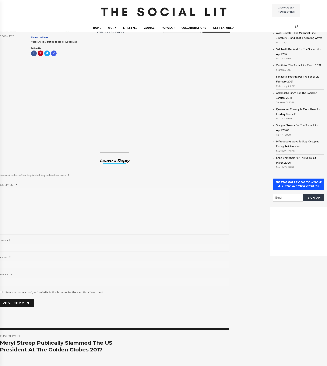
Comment (8, 184)
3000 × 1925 (7, 36)
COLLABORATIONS (193, 27)
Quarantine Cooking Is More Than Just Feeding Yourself (299, 112)
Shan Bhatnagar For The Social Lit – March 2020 (297, 160)
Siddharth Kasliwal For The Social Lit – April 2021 (298, 52)
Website (6, 274)
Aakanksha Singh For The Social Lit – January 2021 (297, 95)
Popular (168, 27)
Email (5, 257)
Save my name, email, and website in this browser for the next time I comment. (54, 292)
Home (97, 27)
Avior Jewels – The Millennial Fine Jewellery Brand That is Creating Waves (299, 35)
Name (5, 240)
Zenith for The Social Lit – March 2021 (298, 65)
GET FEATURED (223, 27)
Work (112, 27)
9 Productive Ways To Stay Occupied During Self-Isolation (297, 144)
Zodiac (149, 27)
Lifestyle (130, 27)
